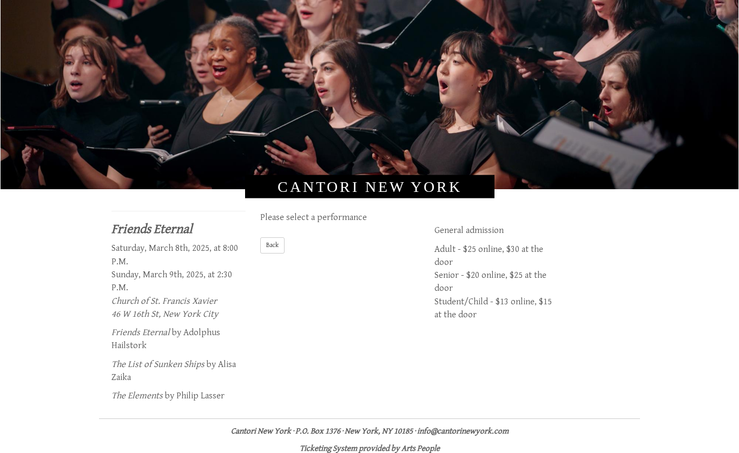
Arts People (420, 448)
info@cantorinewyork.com (463, 431)
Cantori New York (370, 186)
